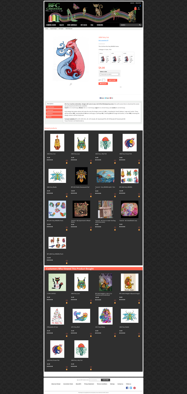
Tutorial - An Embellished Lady (128, 220)
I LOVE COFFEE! (51, 293)
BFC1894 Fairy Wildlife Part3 (55, 254)
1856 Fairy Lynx (75, 154)
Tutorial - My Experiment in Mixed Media (80, 221)
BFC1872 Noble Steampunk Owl (80, 187)
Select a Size (103, 71)
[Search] (140, 25)
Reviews (49, 117)
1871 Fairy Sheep (100, 327)
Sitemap (112, 384)
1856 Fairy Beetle (52, 187)
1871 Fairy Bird (75, 327)
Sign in (132, 3)
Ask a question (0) (103, 40)
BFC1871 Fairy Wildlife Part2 (55, 220)
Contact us (120, 384)
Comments (50, 110)
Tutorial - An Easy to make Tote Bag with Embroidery (105, 221)
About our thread (55, 384)
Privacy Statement (89, 384)
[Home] (56, 7)
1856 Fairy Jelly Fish (101, 154)
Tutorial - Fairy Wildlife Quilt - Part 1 (105, 188)
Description (50, 104)
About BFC (78, 384)
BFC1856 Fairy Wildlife (125, 187)
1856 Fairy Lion (51, 154)
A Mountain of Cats (52, 327)
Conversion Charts (68, 384)
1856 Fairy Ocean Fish (125, 154)
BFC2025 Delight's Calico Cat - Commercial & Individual (103, 294)
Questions (50, 113)
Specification (50, 107)
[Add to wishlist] (67, 161)
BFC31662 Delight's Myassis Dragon (129, 293)
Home (46, 28)
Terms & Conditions (102, 384)
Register (138, 3)
